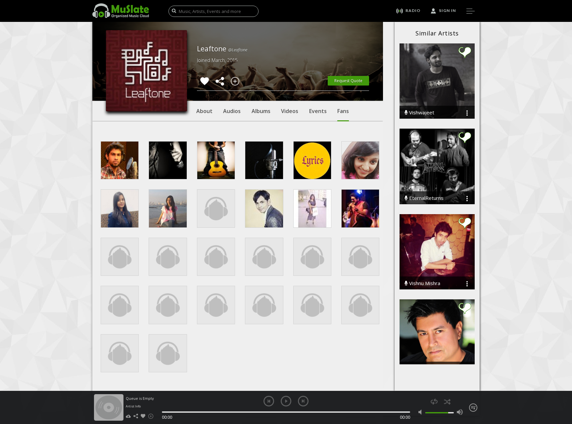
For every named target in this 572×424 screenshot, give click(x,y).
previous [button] (268, 401)
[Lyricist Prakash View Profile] (312, 160)
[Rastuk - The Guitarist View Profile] (216, 160)
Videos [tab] (289, 111)
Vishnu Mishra (424, 283)
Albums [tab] (261, 111)
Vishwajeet (421, 112)
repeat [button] (434, 401)
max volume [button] (459, 412)
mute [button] (421, 412)
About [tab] (204, 111)
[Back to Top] (562, 381)
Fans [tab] (343, 111)
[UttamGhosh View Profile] (120, 160)
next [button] (303, 401)
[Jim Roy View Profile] (264, 160)
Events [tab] (318, 111)
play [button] (286, 401)
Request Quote (348, 81)
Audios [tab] (232, 111)
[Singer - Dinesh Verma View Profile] (168, 160)
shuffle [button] (447, 401)
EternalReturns (426, 198)
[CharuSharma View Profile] (360, 160)
